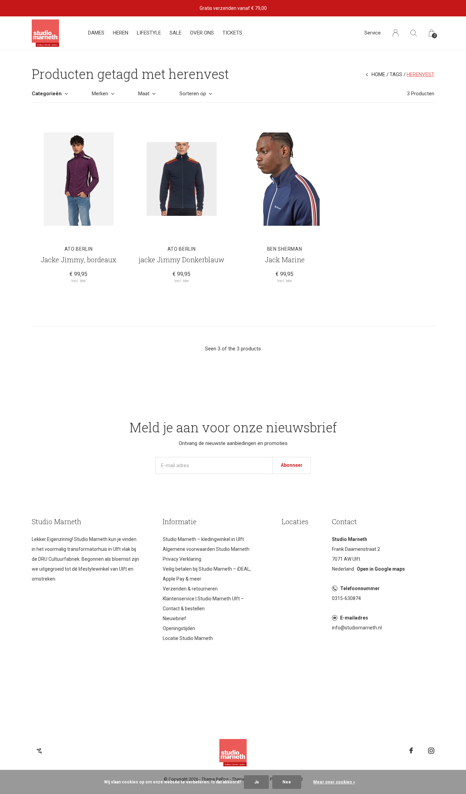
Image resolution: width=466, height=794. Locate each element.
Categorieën (47, 93)
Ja (256, 782)
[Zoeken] (413, 33)
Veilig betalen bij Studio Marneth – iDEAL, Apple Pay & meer (207, 574)
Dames (96, 33)
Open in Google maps (381, 569)
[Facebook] (411, 751)
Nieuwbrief (174, 618)
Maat (143, 93)
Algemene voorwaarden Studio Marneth (206, 549)
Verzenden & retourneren (190, 588)
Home (378, 74)
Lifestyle (149, 33)
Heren (120, 33)
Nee (286, 782)
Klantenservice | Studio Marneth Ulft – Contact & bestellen (203, 603)
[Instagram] (431, 751)
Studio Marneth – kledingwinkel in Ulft (203, 539)
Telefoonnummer (360, 588)
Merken (100, 93)
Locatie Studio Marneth (188, 638)
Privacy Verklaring (182, 559)
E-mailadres (354, 618)
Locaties (295, 521)
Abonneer (292, 465)
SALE (175, 33)
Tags (396, 74)
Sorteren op (192, 93)
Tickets (232, 33)
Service (372, 33)
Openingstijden (179, 628)
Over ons (202, 33)
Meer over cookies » (334, 782)
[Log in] (395, 33)
